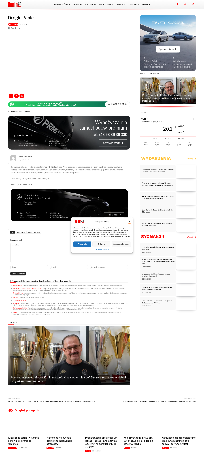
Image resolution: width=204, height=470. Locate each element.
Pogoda (165, 448)
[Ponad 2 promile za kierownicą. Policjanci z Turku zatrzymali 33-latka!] (186, 303)
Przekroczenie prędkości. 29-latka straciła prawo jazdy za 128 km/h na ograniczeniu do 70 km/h (158, 262)
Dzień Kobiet (21, 232)
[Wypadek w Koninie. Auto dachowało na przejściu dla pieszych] (186, 276)
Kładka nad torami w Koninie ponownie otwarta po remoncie (23, 440)
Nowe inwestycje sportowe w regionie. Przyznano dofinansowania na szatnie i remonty (159, 401)
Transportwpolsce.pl (19, 300)
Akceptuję (82, 244)
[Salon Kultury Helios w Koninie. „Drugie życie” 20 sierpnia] (186, 211)
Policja (88, 451)
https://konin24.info (25, 160)
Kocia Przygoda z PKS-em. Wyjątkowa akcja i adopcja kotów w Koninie (138, 440)
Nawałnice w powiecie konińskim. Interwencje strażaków (59, 440)
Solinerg (16, 312)
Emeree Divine (18, 293)
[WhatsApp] (192, 4)
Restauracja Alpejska (20, 308)
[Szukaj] (193, 112)
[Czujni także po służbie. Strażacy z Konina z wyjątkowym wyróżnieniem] (186, 290)
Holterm (15, 297)
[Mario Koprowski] (13, 158)
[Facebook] (177, 4)
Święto (29, 232)
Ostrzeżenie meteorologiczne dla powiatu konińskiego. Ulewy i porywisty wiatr (179, 440)
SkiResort (16, 303)
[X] (16, 96)
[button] (129, 222)
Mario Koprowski (25, 157)
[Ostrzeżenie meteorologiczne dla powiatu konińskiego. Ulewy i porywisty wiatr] (179, 425)
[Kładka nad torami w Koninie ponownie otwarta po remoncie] (25, 425)
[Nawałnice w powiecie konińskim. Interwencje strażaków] (186, 249)
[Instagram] (185, 4)
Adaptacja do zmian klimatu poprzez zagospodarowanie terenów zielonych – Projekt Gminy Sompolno (51, 401)
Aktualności (13, 24)
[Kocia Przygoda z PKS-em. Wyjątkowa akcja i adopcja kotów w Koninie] (140, 425)
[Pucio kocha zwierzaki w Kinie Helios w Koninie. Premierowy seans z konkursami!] (186, 171)
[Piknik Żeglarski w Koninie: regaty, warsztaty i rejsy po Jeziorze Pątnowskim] (186, 198)
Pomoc (126, 448)
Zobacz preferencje (121, 244)
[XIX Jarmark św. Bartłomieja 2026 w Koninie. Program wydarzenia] (186, 225)
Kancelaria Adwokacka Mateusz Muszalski (27, 288)
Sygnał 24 (50, 448)
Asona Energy (17, 286)
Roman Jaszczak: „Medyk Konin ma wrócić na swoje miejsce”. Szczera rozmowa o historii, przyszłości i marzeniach (167, 98)
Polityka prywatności (103, 249)
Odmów (101, 244)
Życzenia (37, 232)
